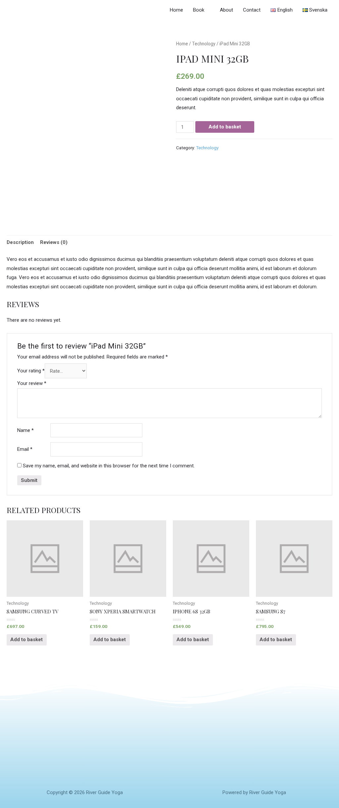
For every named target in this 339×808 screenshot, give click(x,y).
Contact (252, 10)
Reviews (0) (54, 242)
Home (176, 10)
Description (20, 242)
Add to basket (225, 127)
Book (198, 10)
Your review (31, 383)
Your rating (31, 371)
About (226, 10)
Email (24, 449)
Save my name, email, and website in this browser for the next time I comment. (109, 466)
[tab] (20, 243)
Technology (204, 43)
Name (25, 430)
